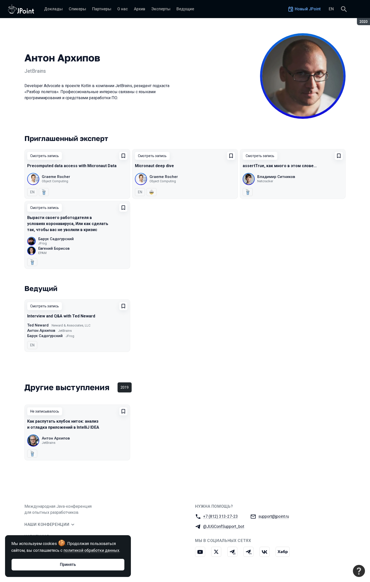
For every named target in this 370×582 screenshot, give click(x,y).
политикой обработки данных (91, 550)
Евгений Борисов (53, 248)
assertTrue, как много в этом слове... (280, 165)
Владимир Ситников (276, 177)
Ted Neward (38, 325)
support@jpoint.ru (273, 516)
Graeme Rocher (56, 177)
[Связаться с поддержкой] (359, 571)
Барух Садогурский (56, 239)
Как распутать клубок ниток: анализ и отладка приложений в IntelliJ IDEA (63, 424)
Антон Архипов (41, 331)
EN (331, 9)
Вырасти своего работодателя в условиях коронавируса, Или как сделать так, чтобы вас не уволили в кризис (67, 223)
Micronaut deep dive (154, 165)
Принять (68, 564)
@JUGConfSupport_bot (223, 526)
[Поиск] (344, 9)
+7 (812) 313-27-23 (220, 516)
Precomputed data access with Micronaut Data (72, 165)
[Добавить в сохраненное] (123, 156)
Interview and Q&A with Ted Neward (61, 316)
